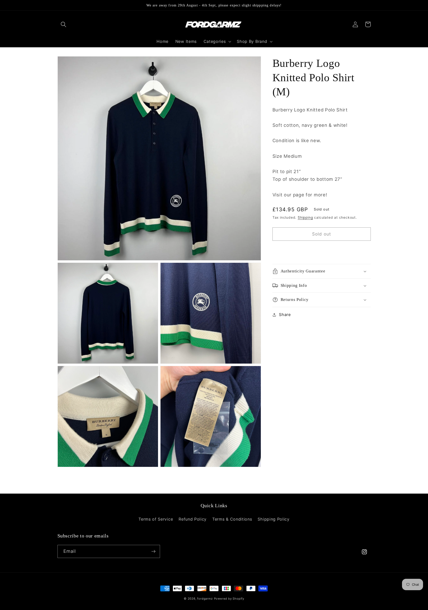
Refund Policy (193, 519)
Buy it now (322, 250)
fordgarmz (205, 598)
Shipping (305, 217)
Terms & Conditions (232, 519)
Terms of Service (155, 519)
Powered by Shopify (229, 598)
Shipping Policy (273, 519)
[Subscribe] (153, 551)
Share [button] (285, 314)
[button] (63, 24)
